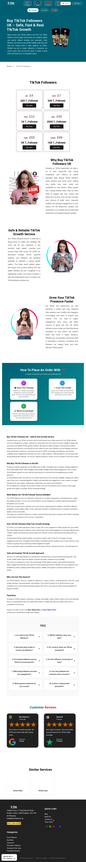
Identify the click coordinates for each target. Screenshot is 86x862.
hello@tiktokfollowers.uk (15, 818)
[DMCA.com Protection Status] (14, 823)
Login (78, 3)
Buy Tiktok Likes (34, 610)
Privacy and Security (26, 858)
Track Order (49, 822)
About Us (48, 816)
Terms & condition (41, 858)
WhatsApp (12, 816)
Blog (46, 814)
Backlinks (10, 840)
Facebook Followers (14, 845)
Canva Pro (10, 843)
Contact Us (48, 819)
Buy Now (29, 105)
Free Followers (12, 837)
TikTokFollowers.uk (60, 858)
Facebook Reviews (13, 851)
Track (66, 3)
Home (9, 66)
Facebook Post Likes (14, 848)
